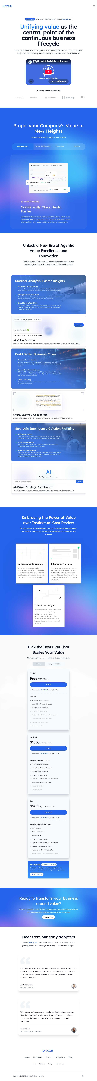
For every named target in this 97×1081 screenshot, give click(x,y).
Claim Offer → (67, 19)
